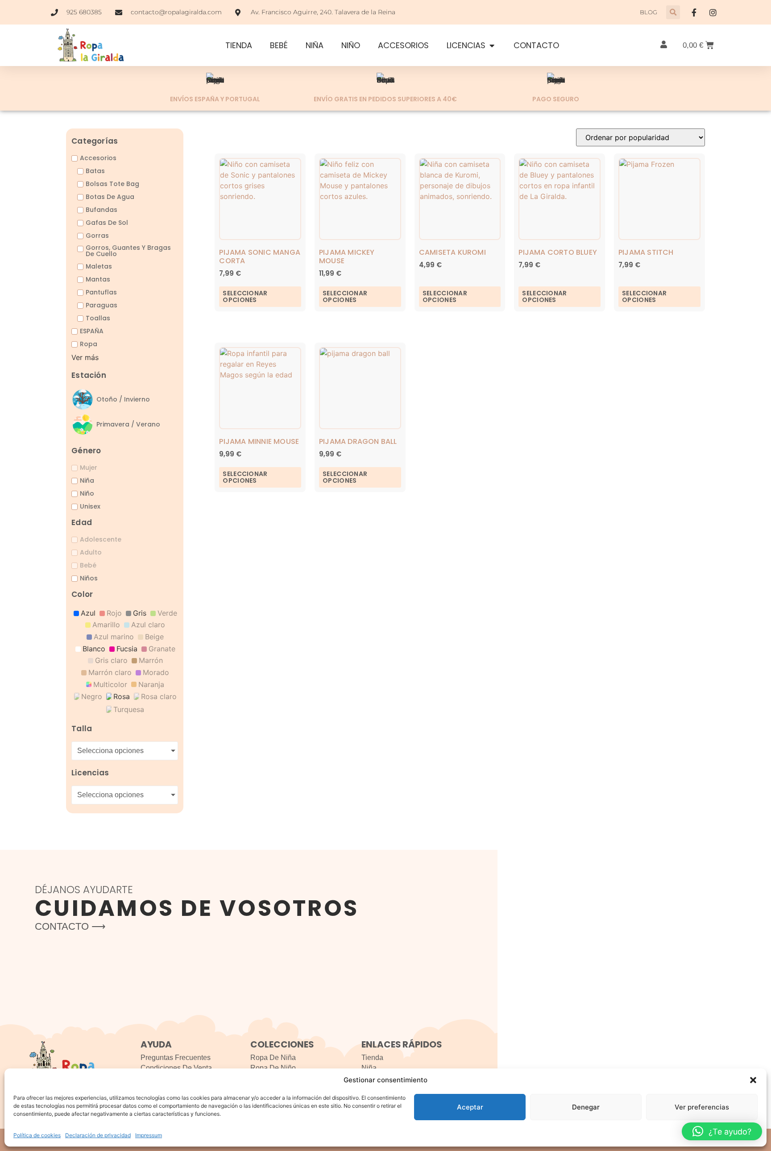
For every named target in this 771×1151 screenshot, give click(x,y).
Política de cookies (37, 1135)
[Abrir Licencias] (492, 45)
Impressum (148, 1135)
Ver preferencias (702, 1107)
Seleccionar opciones (245, 296)
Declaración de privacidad (98, 1135)
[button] (753, 1080)
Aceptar (470, 1107)
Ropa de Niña (273, 1057)
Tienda (372, 1057)
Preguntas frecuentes (176, 1057)
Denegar (586, 1107)
